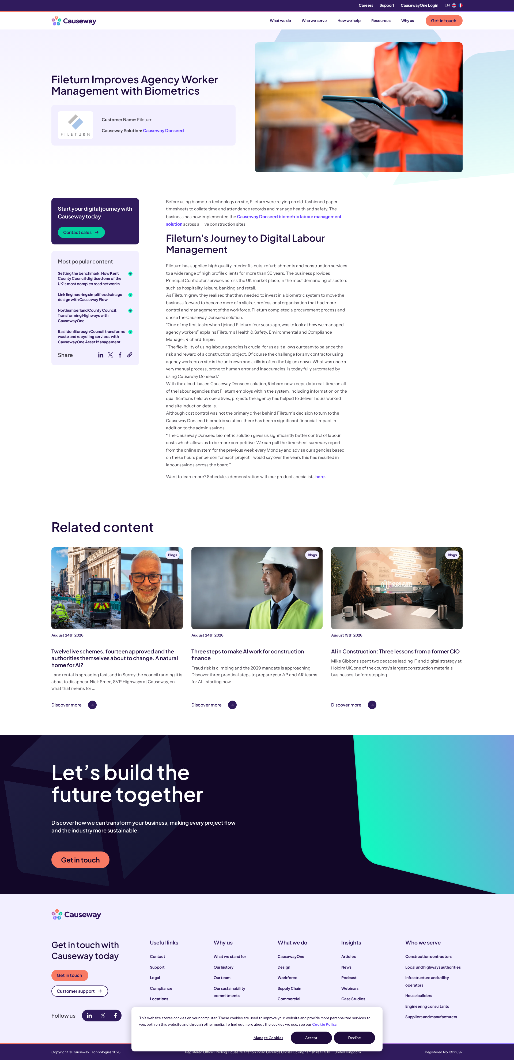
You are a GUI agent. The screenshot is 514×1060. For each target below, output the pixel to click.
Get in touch (443, 20)
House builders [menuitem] (418, 995)
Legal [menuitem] (155, 977)
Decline (354, 1037)
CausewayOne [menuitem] (291, 956)
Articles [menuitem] (348, 956)
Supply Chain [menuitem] (289, 988)
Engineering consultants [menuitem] (427, 1006)
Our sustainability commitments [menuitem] (229, 992)
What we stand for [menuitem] (230, 956)
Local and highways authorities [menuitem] (433, 967)
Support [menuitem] (387, 5)
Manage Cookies (268, 1037)
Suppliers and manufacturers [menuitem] (431, 1016)
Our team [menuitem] (222, 977)
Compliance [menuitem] (161, 988)
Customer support (76, 991)
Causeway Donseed (163, 130)
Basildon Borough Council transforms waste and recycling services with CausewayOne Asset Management (91, 336)
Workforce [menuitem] (287, 977)
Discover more (66, 705)
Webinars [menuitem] (349, 988)
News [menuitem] (346, 967)
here (320, 476)
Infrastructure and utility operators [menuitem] (427, 981)
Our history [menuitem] (223, 967)
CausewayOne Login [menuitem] (419, 5)
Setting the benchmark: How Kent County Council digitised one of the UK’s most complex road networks (90, 278)
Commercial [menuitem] (289, 998)
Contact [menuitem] (157, 956)
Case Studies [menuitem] (353, 998)
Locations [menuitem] (159, 998)
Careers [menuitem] (366, 5)
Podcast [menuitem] (349, 977)
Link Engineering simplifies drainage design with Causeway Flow (90, 297)
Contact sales (77, 232)
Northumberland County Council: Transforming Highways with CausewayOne (88, 315)
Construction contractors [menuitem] (428, 956)
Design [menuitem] (284, 967)
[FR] (460, 5)
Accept (311, 1037)
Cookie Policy (324, 1024)
